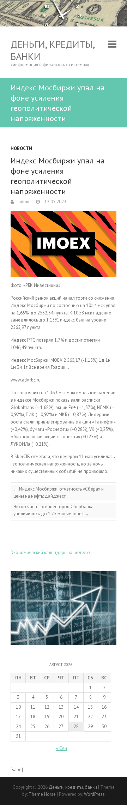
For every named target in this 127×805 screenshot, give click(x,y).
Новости (21, 148)
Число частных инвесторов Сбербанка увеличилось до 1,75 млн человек (53, 510)
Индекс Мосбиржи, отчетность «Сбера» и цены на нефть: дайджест (58, 492)
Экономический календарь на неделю (50, 552)
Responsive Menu (112, 44)
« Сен (61, 748)
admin (24, 202)
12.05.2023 (54, 202)
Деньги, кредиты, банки (53, 50)
